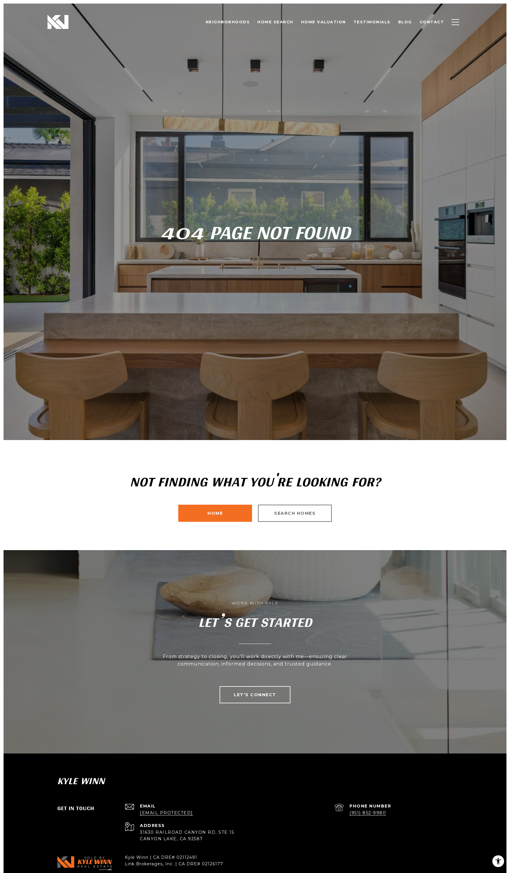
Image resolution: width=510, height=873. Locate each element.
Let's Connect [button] (255, 694)
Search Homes (295, 513)
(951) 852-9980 (367, 812)
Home (215, 513)
